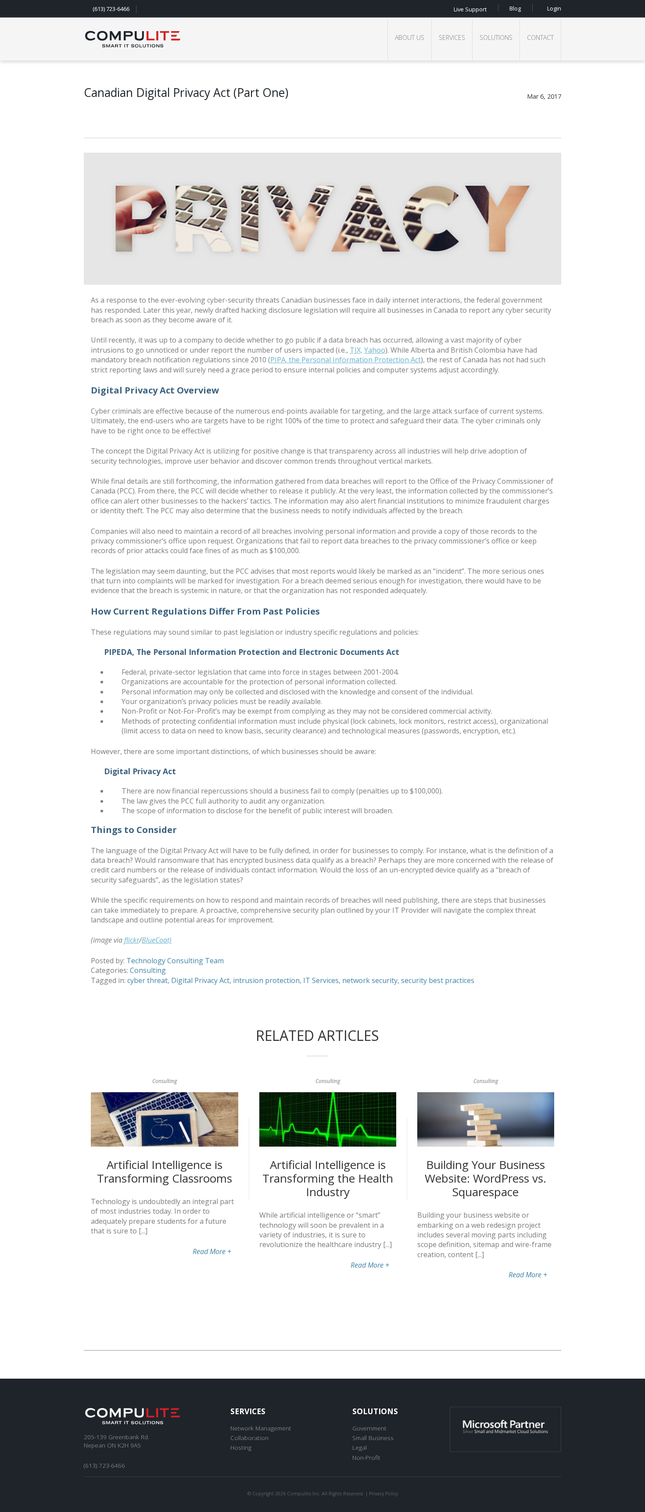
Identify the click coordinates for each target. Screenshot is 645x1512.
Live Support (470, 8)
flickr (131, 940)
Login (554, 7)
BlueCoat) (157, 940)
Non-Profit (366, 1457)
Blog (515, 7)
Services (452, 37)
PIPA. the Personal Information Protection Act (345, 360)
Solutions (496, 37)
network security (370, 980)
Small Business (373, 1437)
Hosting (240, 1447)
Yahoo (374, 350)
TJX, (356, 350)
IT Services (321, 980)
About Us (409, 37)
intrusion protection (266, 980)
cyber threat (147, 980)
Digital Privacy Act (200, 980)
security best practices (437, 980)
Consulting (148, 970)
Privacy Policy (383, 1494)
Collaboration (249, 1437)
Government (369, 1428)
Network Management (260, 1428)
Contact (540, 37)
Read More (212, 1251)
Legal (359, 1447)
